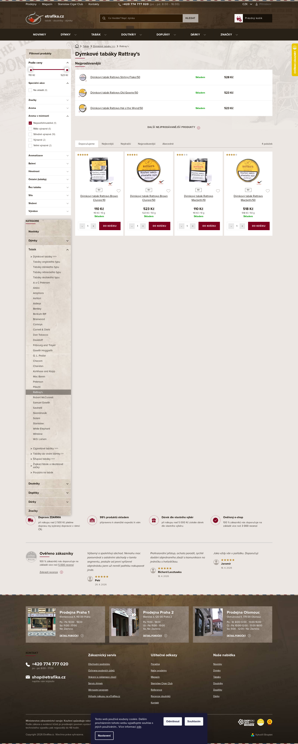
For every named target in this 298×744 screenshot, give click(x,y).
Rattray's (38, 392)
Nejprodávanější (146, 143)
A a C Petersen (41, 282)
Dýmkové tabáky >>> (45, 256)
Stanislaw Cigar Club (70, 4)
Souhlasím (194, 721)
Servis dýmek (95, 683)
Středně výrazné (44, 134)
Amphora (38, 293)
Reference (156, 689)
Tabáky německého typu (47, 272)
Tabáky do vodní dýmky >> (48, 453)
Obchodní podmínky (99, 664)
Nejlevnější (108, 143)
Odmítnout (172, 721)
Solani (36, 418)
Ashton (37, 298)
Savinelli (37, 407)
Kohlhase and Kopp (44, 371)
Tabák (32, 249)
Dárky (32, 502)
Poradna (155, 664)
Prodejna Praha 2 (158, 612)
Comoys (37, 324)
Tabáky (217, 677)
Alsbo (36, 287)
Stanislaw (38, 423)
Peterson (38, 381)
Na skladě (40, 90)
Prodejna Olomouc (243, 612)
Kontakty (94, 4)
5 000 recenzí (66, 564)
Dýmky (33, 240)
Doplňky (34, 493)
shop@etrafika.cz (49, 678)
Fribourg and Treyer (44, 345)
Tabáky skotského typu (46, 277)
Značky (33, 511)
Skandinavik (40, 413)
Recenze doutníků (160, 696)
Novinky (34, 231)
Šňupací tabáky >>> (44, 458)
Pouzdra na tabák (43, 472)
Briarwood (39, 319)
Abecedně (168, 143)
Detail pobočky (69, 635)
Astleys (37, 303)
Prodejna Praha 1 (74, 612)
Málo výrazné (41, 128)
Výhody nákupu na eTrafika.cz (104, 696)
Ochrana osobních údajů (101, 670)
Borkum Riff (39, 314)
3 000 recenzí (249, 525)
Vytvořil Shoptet (263, 734)
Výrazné (39, 139)
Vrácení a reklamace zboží (102, 677)
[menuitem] (39, 35)
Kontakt (155, 702)
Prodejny (31, 4)
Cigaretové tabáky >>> (45, 448)
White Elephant (41, 428)
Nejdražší (126, 143)
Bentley (37, 308)
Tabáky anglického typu (46, 261)
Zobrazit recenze (49, 572)
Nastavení (104, 735)
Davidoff (38, 340)
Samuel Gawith (41, 402)
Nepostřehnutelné (44, 123)
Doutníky (34, 483)
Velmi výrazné (42, 145)
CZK (245, 4)
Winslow (37, 433)
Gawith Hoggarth (43, 350)
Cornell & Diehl (41, 329)
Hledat (190, 18)
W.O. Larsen (39, 439)
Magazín (47, 4)
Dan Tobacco (40, 334)
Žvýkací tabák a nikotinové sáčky (48, 466)
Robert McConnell (43, 397)
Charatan (38, 366)
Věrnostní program (98, 689)
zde (139, 727)
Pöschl (36, 387)
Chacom (37, 360)
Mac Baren (39, 376)
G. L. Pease (39, 355)
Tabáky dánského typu (46, 267)
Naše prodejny (159, 670)
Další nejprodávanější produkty (171, 127)
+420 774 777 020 (50, 664)
